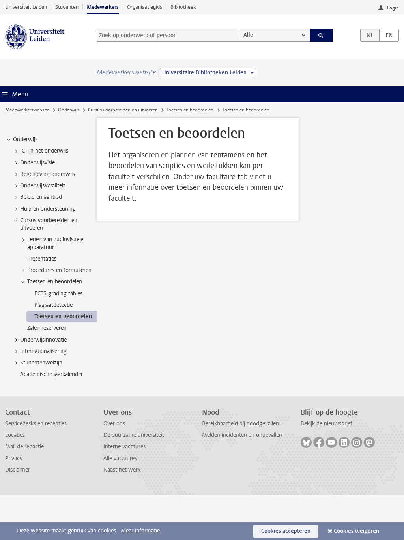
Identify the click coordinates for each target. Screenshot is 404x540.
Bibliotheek (183, 7)
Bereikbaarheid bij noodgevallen (240, 423)
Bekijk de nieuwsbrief (326, 423)
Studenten (67, 7)
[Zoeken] (321, 35)
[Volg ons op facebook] (318, 442)
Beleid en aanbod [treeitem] (41, 197)
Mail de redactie (24, 446)
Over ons (114, 423)
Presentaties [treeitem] (41, 258)
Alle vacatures (120, 458)
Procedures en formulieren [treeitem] (59, 270)
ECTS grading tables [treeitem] (58, 293)
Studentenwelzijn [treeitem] (41, 362)
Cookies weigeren (356, 531)
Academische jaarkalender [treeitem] (51, 374)
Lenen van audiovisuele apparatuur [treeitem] (55, 243)
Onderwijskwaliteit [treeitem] (42, 185)
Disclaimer (17, 470)
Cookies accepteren (285, 531)
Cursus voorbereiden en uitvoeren (123, 110)
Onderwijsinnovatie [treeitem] (43, 340)
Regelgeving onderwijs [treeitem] (47, 174)
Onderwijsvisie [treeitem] (37, 162)
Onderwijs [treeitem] (25, 139)
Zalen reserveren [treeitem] (47, 328)
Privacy (13, 458)
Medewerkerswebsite (27, 110)
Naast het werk (121, 470)
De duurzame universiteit (133, 435)
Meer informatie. (141, 530)
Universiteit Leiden (26, 7)
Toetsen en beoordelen (189, 110)
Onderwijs (68, 110)
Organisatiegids (144, 7)
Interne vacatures (124, 446)
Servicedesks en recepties (36, 423)
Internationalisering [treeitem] (43, 351)
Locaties (15, 435)
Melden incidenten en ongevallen (242, 435)
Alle (248, 35)
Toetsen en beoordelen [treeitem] (54, 281)
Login (393, 8)
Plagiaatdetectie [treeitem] (53, 305)
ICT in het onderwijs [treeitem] (44, 151)
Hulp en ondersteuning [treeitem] (48, 209)
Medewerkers (103, 7)
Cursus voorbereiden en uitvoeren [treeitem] (48, 224)
